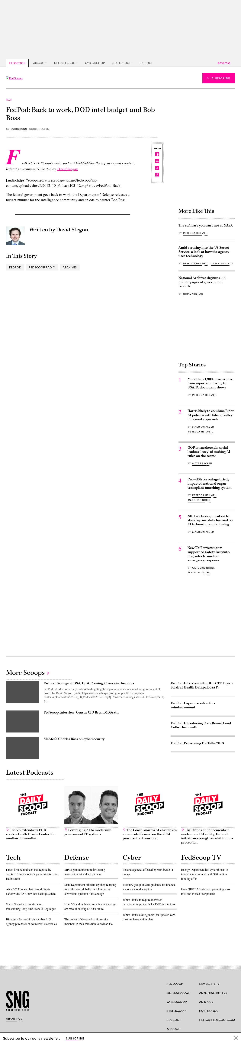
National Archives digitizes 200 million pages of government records (202, 282)
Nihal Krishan (193, 293)
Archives (70, 267)
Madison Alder (203, 426)
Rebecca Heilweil (195, 233)
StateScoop (121, 63)
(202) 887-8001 (209, 1011)
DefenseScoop (65, 63)
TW (208, 1028)
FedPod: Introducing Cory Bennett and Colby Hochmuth (201, 725)
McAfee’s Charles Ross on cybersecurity (74, 739)
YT (229, 1028)
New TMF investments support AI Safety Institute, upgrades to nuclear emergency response (209, 554)
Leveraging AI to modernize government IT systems (87, 832)
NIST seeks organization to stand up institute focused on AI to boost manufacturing (210, 520)
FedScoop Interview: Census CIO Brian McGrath (81, 712)
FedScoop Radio (42, 267)
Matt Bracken (202, 463)
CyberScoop (95, 63)
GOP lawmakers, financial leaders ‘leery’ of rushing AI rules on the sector (209, 451)
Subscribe (221, 78)
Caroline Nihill (222, 263)
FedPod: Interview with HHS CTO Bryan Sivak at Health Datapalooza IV (202, 685)
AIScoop (40, 63)
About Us (14, 1018)
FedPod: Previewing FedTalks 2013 (197, 743)
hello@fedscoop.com (217, 1020)
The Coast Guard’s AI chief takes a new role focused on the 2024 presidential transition (150, 834)
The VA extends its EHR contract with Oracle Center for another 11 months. (30, 834)
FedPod (15, 267)
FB (201, 1028)
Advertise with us (213, 993)
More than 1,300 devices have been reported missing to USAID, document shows (210, 383)
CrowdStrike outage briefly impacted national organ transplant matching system (210, 483)
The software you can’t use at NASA (205, 225)
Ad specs (206, 1002)
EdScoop (146, 63)
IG (221, 1028)
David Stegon (18, 129)
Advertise (224, 63)
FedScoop (17, 63)
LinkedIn (216, 1028)
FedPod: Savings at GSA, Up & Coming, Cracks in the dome (89, 683)
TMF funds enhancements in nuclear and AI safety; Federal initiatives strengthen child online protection (207, 836)
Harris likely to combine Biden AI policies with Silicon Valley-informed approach (211, 415)
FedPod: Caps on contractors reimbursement (193, 705)
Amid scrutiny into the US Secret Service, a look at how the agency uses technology (203, 251)
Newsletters (209, 983)
